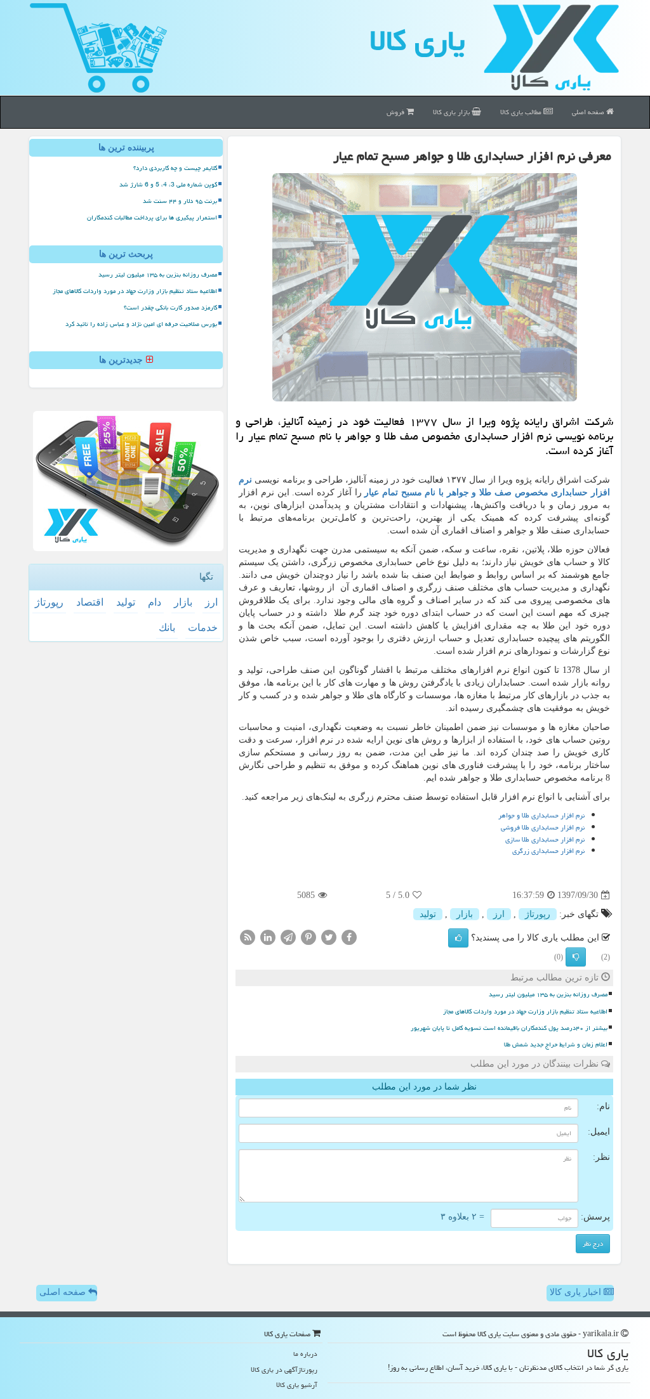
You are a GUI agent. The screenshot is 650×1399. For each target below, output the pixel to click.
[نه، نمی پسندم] (576, 956)
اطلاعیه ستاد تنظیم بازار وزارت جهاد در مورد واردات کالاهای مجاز (525, 1011)
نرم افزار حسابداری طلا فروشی (543, 827)
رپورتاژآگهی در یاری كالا (284, 1369)
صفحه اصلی (589, 112)
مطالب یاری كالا (521, 112)
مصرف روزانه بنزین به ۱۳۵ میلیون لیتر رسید (548, 994)
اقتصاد (89, 602)
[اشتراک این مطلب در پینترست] (308, 937)
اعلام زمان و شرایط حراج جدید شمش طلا (555, 1044)
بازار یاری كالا (452, 112)
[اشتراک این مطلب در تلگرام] (288, 937)
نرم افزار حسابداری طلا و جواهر (540, 815)
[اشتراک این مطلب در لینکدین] (268, 937)
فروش (396, 112)
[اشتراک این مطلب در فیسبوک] (349, 937)
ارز (499, 914)
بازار (464, 914)
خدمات (203, 627)
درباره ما (305, 1353)
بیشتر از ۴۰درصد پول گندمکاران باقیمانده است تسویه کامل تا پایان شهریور (509, 1028)
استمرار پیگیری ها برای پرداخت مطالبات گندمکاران (152, 217)
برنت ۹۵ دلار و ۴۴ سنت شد (180, 201)
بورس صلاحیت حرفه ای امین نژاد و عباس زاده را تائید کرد (141, 324)
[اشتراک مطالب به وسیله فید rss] (247, 937)
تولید (428, 914)
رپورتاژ (537, 914)
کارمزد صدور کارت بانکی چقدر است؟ (170, 307)
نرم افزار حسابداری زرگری (548, 850)
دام (154, 602)
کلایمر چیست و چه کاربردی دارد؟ (175, 168)
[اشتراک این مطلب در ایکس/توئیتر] (329, 937)
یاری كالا (417, 40)
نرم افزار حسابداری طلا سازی (545, 839)
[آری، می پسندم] (458, 937)
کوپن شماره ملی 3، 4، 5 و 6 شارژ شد (168, 184)
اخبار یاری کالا (577, 1292)
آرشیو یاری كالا (296, 1384)
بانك (167, 627)
